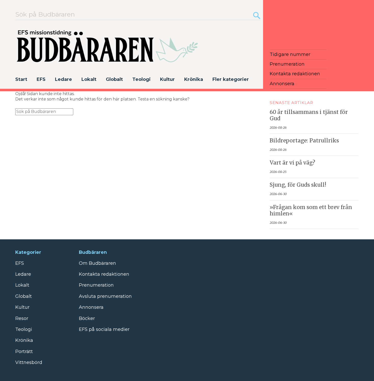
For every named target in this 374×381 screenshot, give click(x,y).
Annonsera (282, 83)
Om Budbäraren (97, 263)
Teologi (141, 79)
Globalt (114, 79)
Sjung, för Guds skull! (298, 185)
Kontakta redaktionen (295, 74)
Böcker (87, 318)
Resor (21, 318)
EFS (41, 79)
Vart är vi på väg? (292, 162)
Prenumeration (287, 64)
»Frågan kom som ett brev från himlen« (311, 210)
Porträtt (24, 351)
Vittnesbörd (28, 362)
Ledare (63, 79)
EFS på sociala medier (104, 329)
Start (21, 79)
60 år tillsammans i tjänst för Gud (309, 115)
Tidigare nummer (290, 54)
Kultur (167, 79)
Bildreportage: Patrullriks (304, 140)
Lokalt (88, 79)
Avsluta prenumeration (105, 296)
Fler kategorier (230, 79)
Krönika (193, 79)
